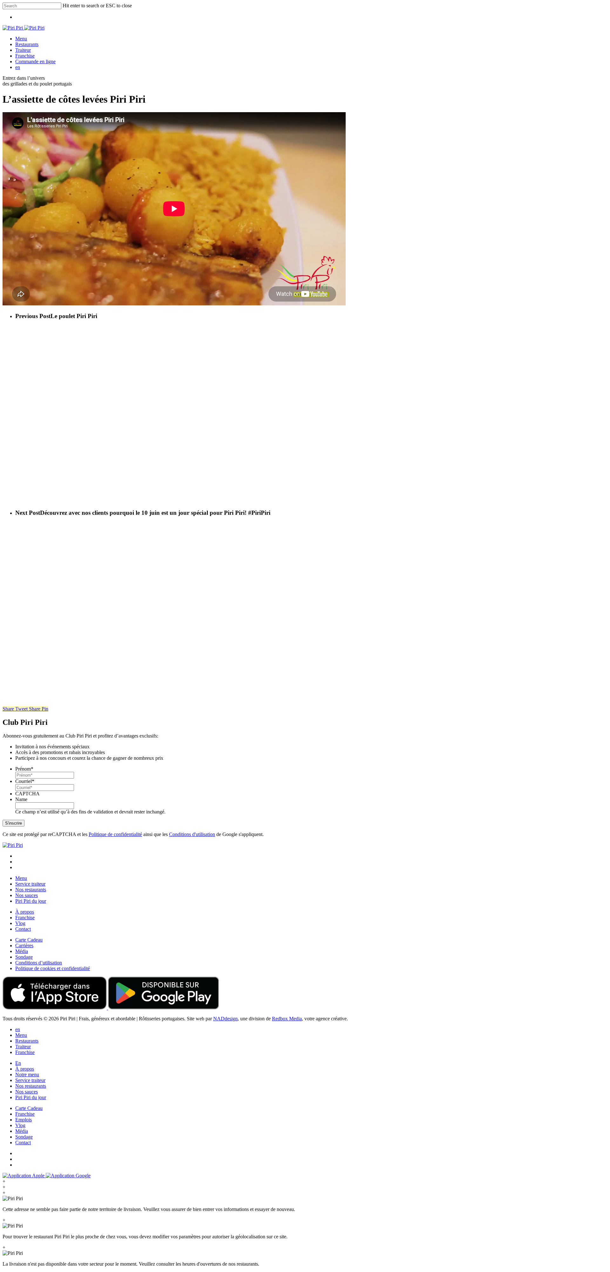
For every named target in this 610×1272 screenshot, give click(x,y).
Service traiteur (30, 884)
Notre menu (27, 1074)
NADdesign (225, 1018)
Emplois (23, 1119)
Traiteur (23, 1046)
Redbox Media (287, 1018)
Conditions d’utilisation (38, 962)
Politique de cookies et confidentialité (52, 968)
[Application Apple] (55, 1007)
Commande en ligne (35, 61)
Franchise (25, 917)
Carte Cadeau (29, 939)
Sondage (24, 957)
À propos (24, 912)
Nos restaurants (30, 889)
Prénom (24, 769)
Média (21, 951)
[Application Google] (163, 1007)
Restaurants (26, 1041)
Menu (21, 878)
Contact (23, 929)
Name (21, 799)
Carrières (24, 945)
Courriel (24, 781)
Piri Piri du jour (30, 901)
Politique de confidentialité (115, 834)
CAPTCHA (27, 793)
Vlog (20, 923)
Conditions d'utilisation (192, 834)
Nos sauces (26, 895)
